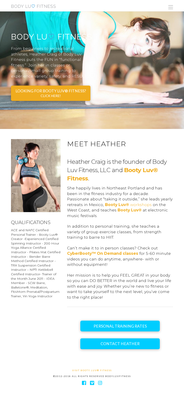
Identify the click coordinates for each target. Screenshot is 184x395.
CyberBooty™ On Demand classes (102, 253)
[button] (170, 7)
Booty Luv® (130, 210)
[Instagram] (100, 383)
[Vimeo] (92, 383)
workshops (128, 204)
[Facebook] (84, 383)
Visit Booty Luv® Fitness (92, 370)
